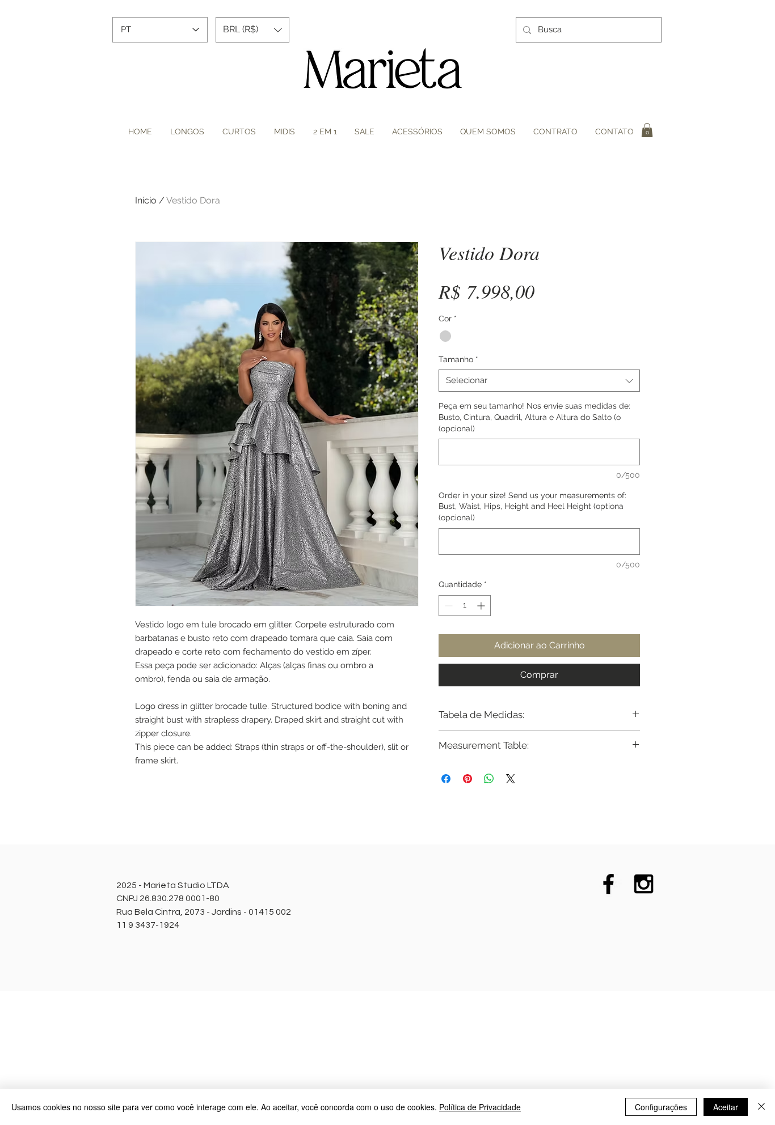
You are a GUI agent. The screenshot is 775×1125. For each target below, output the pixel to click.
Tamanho (458, 359)
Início (146, 200)
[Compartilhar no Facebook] (446, 779)
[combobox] (539, 381)
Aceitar (725, 1107)
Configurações (661, 1107)
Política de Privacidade (480, 1107)
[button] (252, 30)
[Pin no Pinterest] (467, 779)
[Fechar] (761, 1107)
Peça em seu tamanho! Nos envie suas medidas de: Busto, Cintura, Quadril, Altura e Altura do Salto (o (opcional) (534, 416)
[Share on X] (510, 779)
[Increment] (482, 605)
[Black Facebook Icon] (608, 884)
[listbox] (252, 30)
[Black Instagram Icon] (643, 884)
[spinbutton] (464, 605)
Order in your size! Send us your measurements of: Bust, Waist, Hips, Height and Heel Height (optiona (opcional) (532, 506)
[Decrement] (447, 605)
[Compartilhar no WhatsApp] (489, 779)
